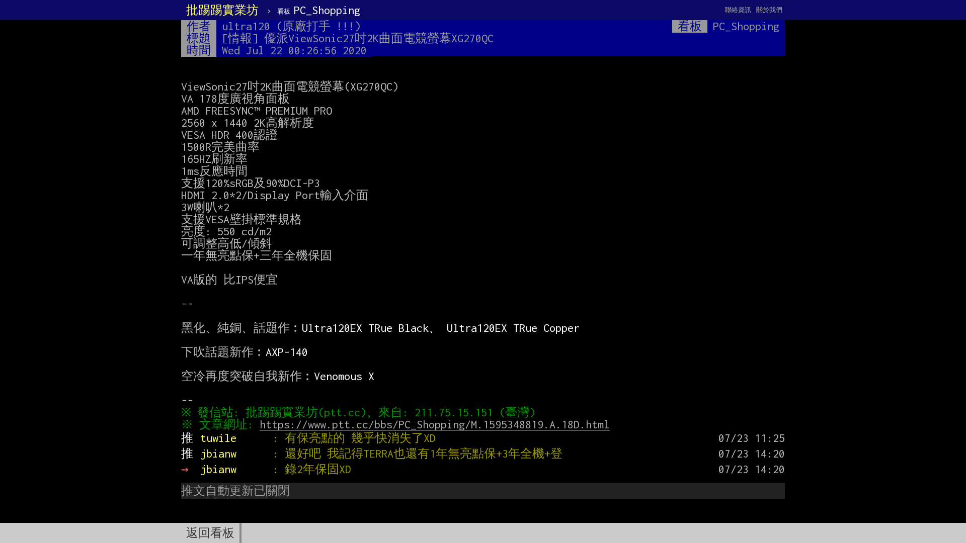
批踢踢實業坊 (222, 10)
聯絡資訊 (738, 10)
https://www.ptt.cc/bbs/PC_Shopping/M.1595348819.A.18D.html (435, 424)
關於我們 (769, 10)
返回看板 (210, 532)
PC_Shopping (318, 10)
